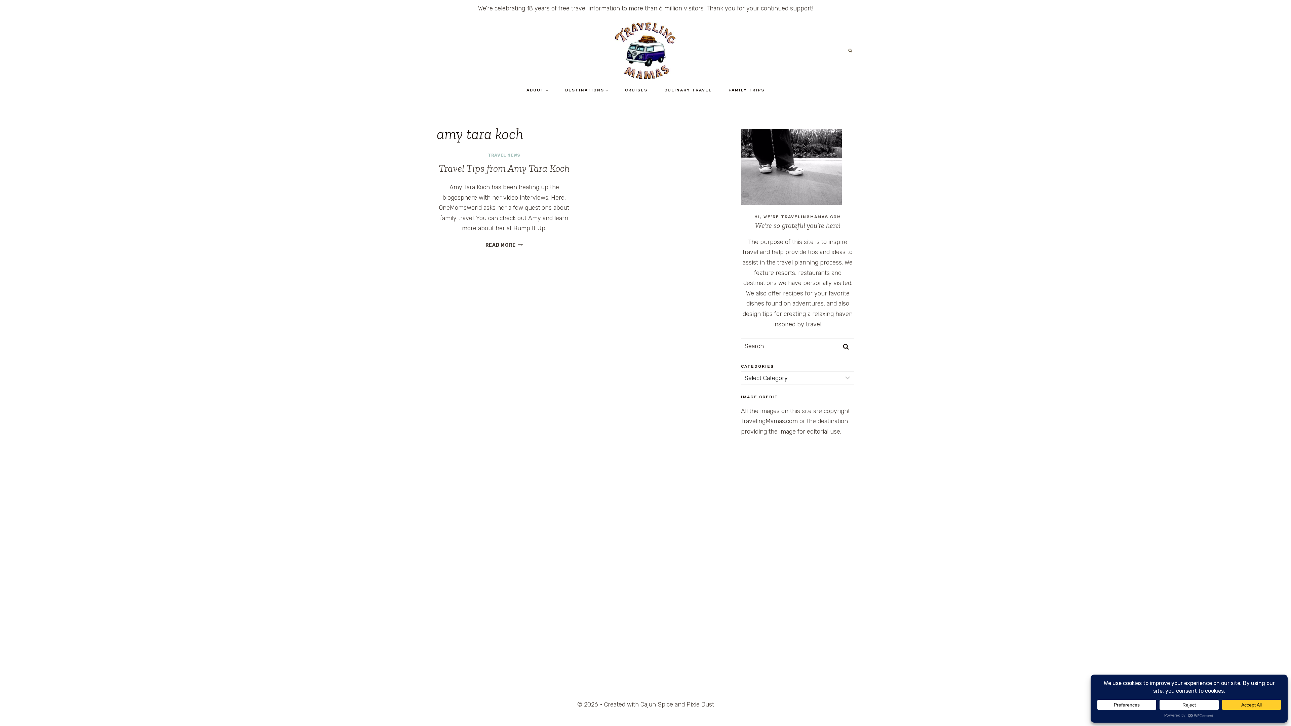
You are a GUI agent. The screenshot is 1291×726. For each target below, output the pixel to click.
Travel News (504, 155)
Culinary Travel (688, 90)
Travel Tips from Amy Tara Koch (504, 168)
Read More (504, 245)
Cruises (636, 90)
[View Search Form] (850, 51)
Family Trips (747, 90)
